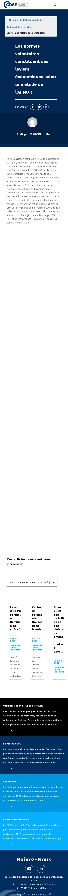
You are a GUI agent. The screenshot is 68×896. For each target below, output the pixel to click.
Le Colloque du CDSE (31, 20)
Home (15, 20)
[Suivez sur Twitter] (39, 107)
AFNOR (25, 222)
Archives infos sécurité (19, 27)
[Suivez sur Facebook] (32, 107)
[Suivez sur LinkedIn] (46, 107)
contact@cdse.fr (42, 888)
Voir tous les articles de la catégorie (32, 582)
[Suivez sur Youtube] (29, 869)
